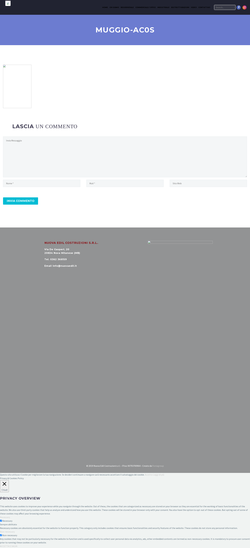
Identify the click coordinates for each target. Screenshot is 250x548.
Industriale (163, 7)
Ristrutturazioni (180, 7)
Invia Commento (20, 201)
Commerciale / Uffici (145, 7)
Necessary (7, 520)
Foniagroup (158, 465)
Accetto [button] (149, 474)
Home (105, 7)
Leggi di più (158, 474)
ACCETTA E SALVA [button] (8, 546)
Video (194, 7)
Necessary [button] (5, 517)
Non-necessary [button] (7, 531)
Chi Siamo (114, 7)
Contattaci (204, 7)
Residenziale (127, 7)
